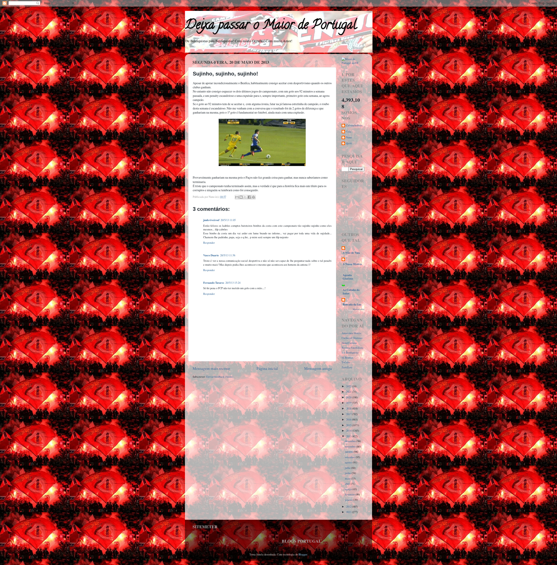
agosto (349, 462)
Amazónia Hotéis (351, 333)
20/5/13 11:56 (227, 255)
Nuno (349, 137)
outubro (349, 452)
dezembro (350, 441)
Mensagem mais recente (211, 368)
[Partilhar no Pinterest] (253, 197)
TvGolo (346, 362)
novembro (350, 446)
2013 (349, 436)
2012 (349, 506)
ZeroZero (347, 367)
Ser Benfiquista (350, 352)
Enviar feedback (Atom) (219, 377)
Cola (348, 131)
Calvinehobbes (354, 125)
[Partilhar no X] (245, 197)
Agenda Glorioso (348, 276)
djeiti (349, 143)
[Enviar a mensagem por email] (237, 197)
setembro (350, 457)
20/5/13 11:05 (228, 220)
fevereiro (350, 494)
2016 (349, 419)
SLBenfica (347, 357)
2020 (349, 397)
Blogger (303, 554)
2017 (349, 414)
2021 (349, 392)
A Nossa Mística (352, 264)
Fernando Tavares (213, 283)
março (348, 489)
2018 (349, 408)
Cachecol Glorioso (352, 338)
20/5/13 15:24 (232, 283)
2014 (349, 431)
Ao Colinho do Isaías (351, 291)
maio (348, 478)
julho (348, 468)
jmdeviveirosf (211, 220)
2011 (349, 512)
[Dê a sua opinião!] (241, 197)
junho (348, 473)
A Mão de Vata (351, 253)
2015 (349, 425)
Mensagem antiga (318, 368)
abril (348, 484)
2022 (349, 386)
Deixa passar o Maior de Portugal (271, 26)
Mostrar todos (358, 309)
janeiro (349, 500)
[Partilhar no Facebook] (249, 197)
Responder (209, 243)
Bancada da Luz (352, 304)
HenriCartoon (349, 343)
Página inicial (267, 368)
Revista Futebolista (352, 348)
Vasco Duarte (211, 255)
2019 (349, 403)
